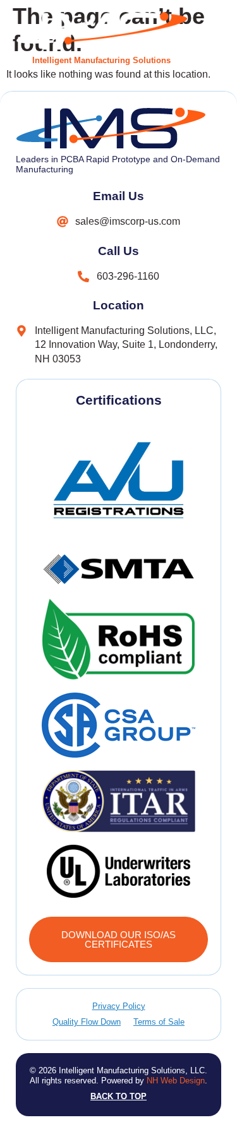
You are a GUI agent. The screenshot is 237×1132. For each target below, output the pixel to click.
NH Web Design (176, 1080)
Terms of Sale (159, 1022)
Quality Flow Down (86, 1022)
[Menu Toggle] (210, 38)
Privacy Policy (118, 1006)
